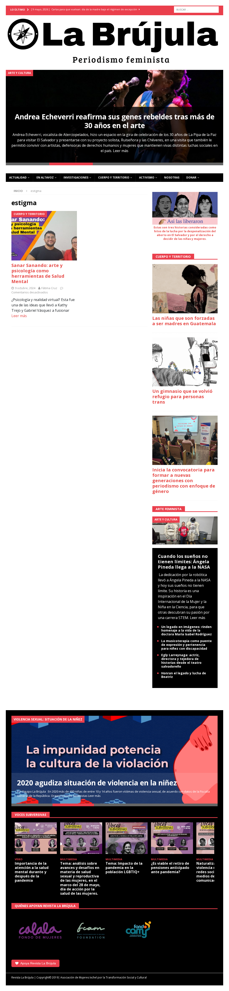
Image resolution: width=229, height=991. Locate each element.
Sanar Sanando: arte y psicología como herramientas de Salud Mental (37, 273)
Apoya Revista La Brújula (38, 963)
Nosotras (171, 177)
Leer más (120, 150)
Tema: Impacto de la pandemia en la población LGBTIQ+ (124, 867)
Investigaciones (76, 177)
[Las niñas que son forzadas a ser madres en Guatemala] (185, 288)
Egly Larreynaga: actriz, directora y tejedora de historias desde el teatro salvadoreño (181, 660)
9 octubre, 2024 (25, 288)
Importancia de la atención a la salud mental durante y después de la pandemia (32, 872)
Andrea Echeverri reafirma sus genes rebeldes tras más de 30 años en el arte (114, 121)
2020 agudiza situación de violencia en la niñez (97, 782)
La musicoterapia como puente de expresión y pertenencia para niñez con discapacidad (186, 645)
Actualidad (18, 177)
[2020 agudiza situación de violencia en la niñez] (114, 760)
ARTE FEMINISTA (169, 509)
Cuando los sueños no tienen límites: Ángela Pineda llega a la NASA (184, 561)
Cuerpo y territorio (113, 177)
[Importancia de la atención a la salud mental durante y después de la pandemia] (36, 838)
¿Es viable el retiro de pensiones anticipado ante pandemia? (170, 867)
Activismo (146, 177)
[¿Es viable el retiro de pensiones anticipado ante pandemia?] (172, 838)
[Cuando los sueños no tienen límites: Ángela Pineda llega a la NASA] (185, 530)
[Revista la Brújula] (114, 39)
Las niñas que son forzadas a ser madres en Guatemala (184, 321)
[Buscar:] (196, 9)
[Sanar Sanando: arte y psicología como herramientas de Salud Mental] (44, 235)
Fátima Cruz (49, 288)
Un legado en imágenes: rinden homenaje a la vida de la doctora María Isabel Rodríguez (186, 630)
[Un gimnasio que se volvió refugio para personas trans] (185, 362)
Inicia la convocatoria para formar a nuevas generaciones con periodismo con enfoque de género (183, 480)
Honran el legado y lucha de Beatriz (183, 675)
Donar (191, 177)
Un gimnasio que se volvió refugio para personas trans (182, 396)
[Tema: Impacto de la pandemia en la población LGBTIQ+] (127, 838)
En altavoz (45, 177)
